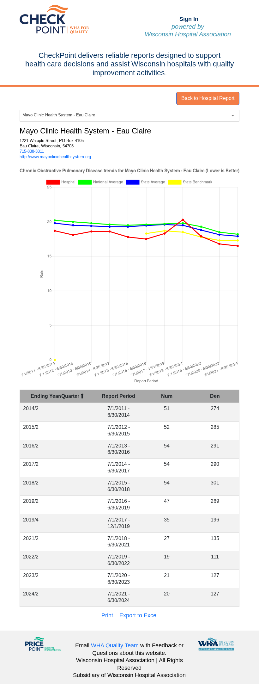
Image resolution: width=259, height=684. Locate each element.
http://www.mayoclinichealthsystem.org (55, 156)
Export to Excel (138, 615)
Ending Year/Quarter (56, 396)
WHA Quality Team (115, 645)
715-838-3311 (32, 151)
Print (107, 615)
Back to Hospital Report (207, 98)
